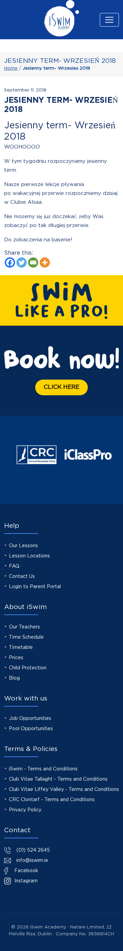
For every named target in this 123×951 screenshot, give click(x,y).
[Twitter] (21, 262)
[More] (45, 262)
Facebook (25, 871)
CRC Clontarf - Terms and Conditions (52, 800)
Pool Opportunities (31, 729)
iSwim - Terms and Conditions (43, 769)
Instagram (25, 881)
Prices (16, 658)
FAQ (14, 566)
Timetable (21, 647)
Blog (14, 678)
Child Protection (27, 668)
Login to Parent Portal (35, 587)
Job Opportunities (30, 718)
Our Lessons (23, 546)
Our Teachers (24, 627)
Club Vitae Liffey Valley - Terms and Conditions (64, 789)
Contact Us (22, 576)
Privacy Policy (25, 810)
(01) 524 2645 (33, 850)
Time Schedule (26, 637)
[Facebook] (10, 262)
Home (10, 68)
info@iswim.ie (32, 860)
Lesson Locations (29, 556)
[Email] (33, 262)
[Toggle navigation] (109, 20)
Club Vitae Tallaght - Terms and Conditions (58, 779)
